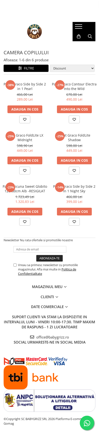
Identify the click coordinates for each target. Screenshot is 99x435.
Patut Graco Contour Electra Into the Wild (74, 86)
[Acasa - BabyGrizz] (34, 31)
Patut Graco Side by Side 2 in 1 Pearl (25, 86)
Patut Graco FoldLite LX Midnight (24, 137)
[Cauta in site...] (90, 36)
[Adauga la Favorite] (24, 119)
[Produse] (79, 28)
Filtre (28, 68)
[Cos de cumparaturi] (79, 36)
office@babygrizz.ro (52, 337)
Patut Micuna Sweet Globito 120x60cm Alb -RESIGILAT (25, 188)
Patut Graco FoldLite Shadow (74, 137)
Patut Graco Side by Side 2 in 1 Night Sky (74, 188)
